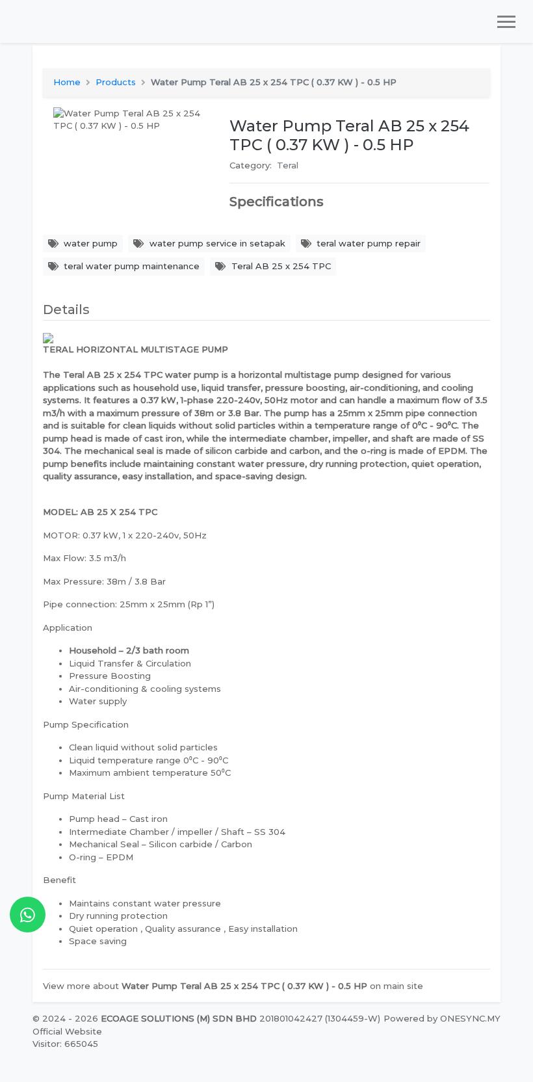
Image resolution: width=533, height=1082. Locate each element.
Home (67, 82)
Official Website (67, 1031)
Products (116, 82)
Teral (287, 165)
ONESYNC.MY (470, 1018)
